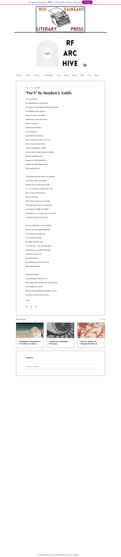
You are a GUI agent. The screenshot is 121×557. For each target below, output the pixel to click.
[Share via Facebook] (26, 306)
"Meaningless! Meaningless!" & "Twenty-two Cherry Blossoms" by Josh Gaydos (29, 342)
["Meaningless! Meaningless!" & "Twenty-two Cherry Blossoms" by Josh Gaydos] (29, 330)
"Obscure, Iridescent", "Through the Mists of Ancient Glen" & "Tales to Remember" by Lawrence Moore (90, 342)
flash (82, 75)
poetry (75, 75)
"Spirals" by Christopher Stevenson (58, 342)
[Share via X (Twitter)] (31, 306)
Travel (28, 75)
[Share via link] (36, 306)
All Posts (19, 75)
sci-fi (58, 75)
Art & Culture (48, 75)
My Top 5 (37, 75)
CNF (89, 75)
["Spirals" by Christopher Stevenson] (60, 330)
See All (103, 319)
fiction (66, 75)
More (96, 75)
